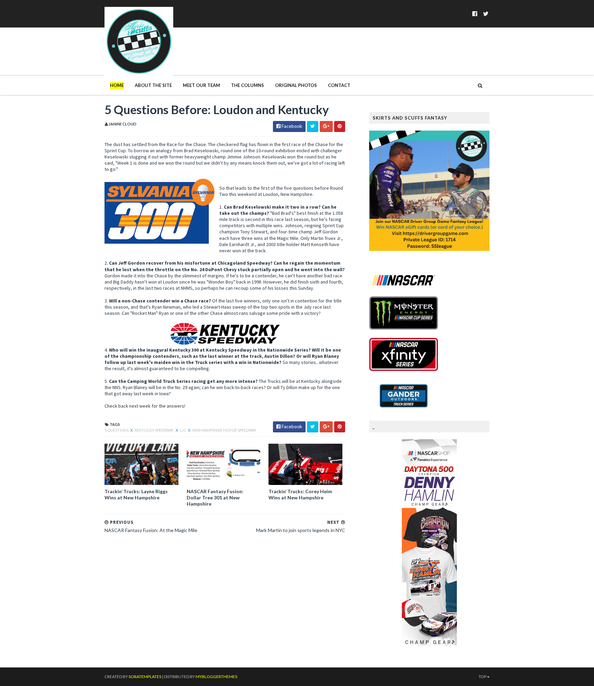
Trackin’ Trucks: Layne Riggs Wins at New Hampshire (136, 494)
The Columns (247, 85)
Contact (339, 85)
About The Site (153, 85)
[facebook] (474, 13)
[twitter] (486, 13)
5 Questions (116, 430)
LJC (183, 430)
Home (117, 85)
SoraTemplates (145, 676)
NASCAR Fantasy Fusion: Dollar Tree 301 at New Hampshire (215, 497)
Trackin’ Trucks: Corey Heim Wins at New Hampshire (300, 494)
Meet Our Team (201, 85)
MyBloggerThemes (216, 676)
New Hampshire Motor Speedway (224, 430)
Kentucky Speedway (154, 430)
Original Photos (296, 85)
